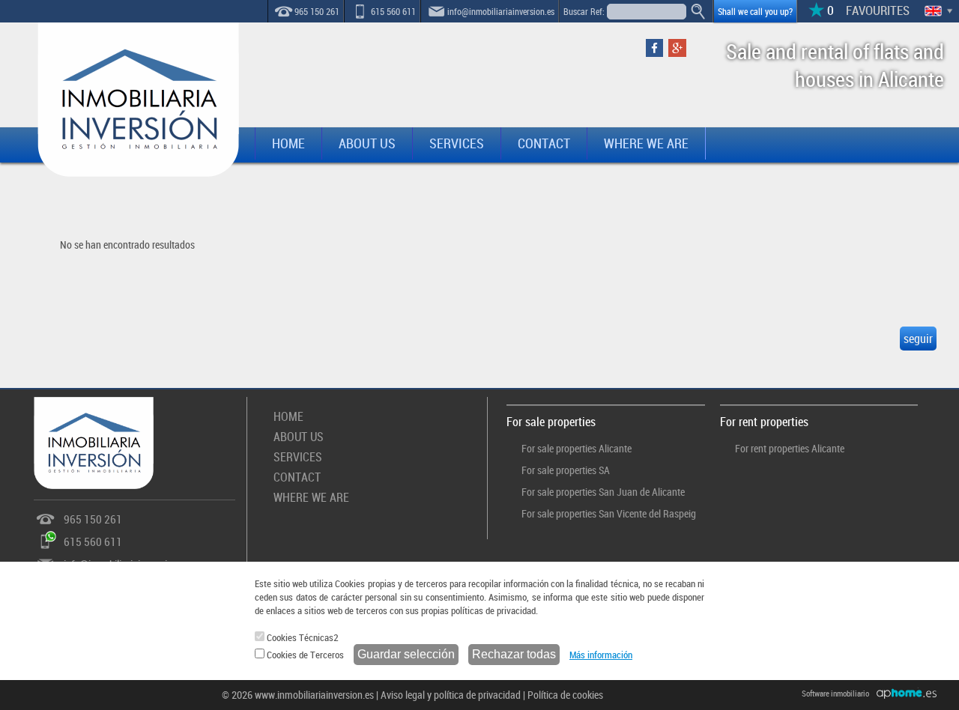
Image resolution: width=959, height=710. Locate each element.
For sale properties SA (565, 470)
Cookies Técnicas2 (301, 637)
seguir (918, 338)
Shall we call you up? (755, 11)
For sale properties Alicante (576, 448)
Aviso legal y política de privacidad (451, 695)
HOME (288, 143)
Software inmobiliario (835, 693)
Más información (600, 654)
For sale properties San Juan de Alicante (603, 492)
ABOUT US (367, 143)
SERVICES (456, 143)
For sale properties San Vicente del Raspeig (608, 513)
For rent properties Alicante (789, 448)
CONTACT (544, 143)
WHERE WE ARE (646, 143)
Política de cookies (565, 695)
